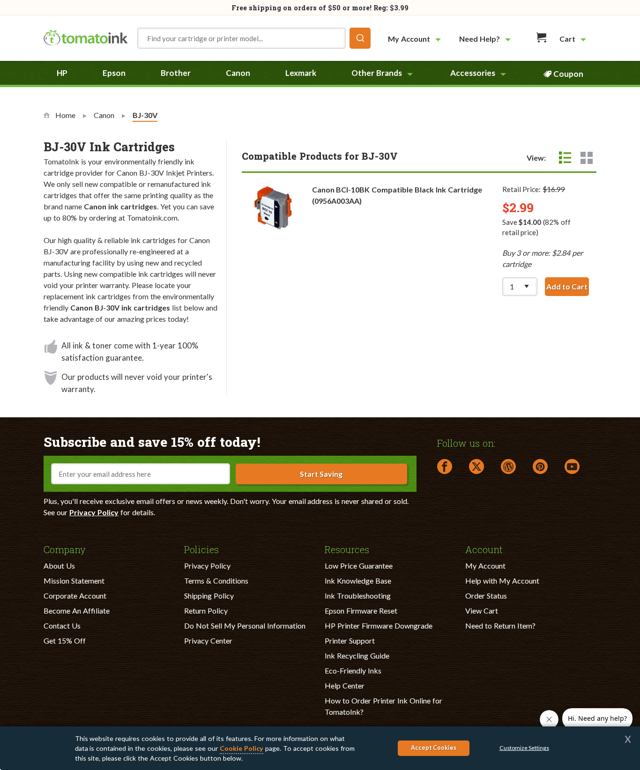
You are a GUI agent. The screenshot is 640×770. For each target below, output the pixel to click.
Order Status (486, 595)
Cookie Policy (241, 748)
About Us (59, 565)
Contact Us (62, 625)
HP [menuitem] (62, 73)
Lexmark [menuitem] (300, 73)
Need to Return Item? (500, 625)
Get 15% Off (65, 640)
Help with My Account (502, 580)
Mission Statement (74, 580)
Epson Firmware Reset (361, 610)
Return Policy (206, 610)
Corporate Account (75, 595)
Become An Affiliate (77, 610)
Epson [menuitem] (114, 73)
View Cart (481, 610)
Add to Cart (567, 286)
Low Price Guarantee (359, 565)
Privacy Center (208, 640)
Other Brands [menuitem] (376, 73)
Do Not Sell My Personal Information (244, 625)
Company (65, 549)
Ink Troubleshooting (358, 595)
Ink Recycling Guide (357, 655)
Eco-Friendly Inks (353, 670)
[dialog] (320, 748)
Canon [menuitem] (238, 73)
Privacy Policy (94, 512)
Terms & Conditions (216, 580)
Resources (347, 549)
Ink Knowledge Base (358, 580)
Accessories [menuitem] (472, 73)
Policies (201, 549)
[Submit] (360, 38)
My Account (485, 565)
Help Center (345, 685)
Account (484, 549)
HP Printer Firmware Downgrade (378, 625)
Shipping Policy (209, 595)
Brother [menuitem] (176, 73)
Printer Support (350, 640)
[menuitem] (415, 38)
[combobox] (254, 38)
